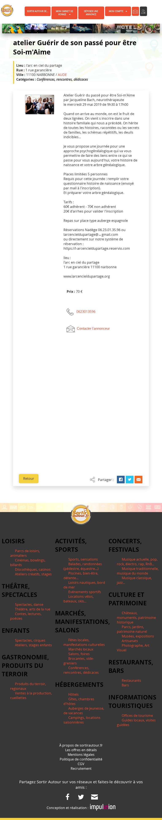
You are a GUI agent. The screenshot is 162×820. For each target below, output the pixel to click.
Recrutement (81, 768)
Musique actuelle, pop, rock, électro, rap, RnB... (137, 561)
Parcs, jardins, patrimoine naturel (132, 629)
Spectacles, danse (29, 604)
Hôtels (73, 694)
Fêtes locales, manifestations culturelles (84, 642)
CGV (81, 764)
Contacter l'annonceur (93, 328)
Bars (125, 685)
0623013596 (85, 311)
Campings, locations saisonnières (81, 720)
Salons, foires (79, 654)
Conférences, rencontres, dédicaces (81, 670)
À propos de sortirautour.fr (81, 745)
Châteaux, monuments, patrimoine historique (136, 618)
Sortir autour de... (38, 11)
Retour (28, 478)
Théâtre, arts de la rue (32, 609)
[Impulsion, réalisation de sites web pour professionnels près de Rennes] (102, 808)
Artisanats (130, 640)
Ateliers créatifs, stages (33, 574)
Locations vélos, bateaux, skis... (78, 598)
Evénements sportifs (84, 592)
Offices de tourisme (137, 715)
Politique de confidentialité (81, 759)
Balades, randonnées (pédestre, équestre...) (82, 566)
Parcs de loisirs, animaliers (25, 553)
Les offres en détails (81, 750)
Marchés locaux (80, 649)
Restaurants (131, 680)
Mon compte (116, 11)
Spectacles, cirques (30, 640)
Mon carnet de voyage (64, 13)
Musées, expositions (138, 636)
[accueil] (5, 10)
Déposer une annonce (91, 13)
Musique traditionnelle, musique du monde (138, 571)
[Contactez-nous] (135, 11)
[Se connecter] (143, 11)
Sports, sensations (83, 559)
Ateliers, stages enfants (33, 645)
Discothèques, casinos (33, 569)
